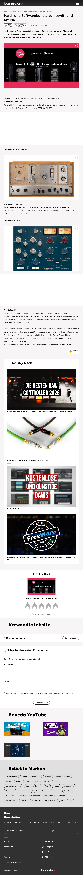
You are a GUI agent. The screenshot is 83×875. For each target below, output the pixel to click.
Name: (6, 681)
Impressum (8, 847)
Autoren (7, 857)
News (19, 11)
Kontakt (7, 841)
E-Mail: (7, 687)
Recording (13, 11)
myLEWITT (33, 332)
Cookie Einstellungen (12, 862)
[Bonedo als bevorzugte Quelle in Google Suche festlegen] (20, 25)
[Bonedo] (14, 3)
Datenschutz (9, 852)
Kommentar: (9, 664)
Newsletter (16, 831)
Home (5, 11)
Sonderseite (41, 345)
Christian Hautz (34, 25)
